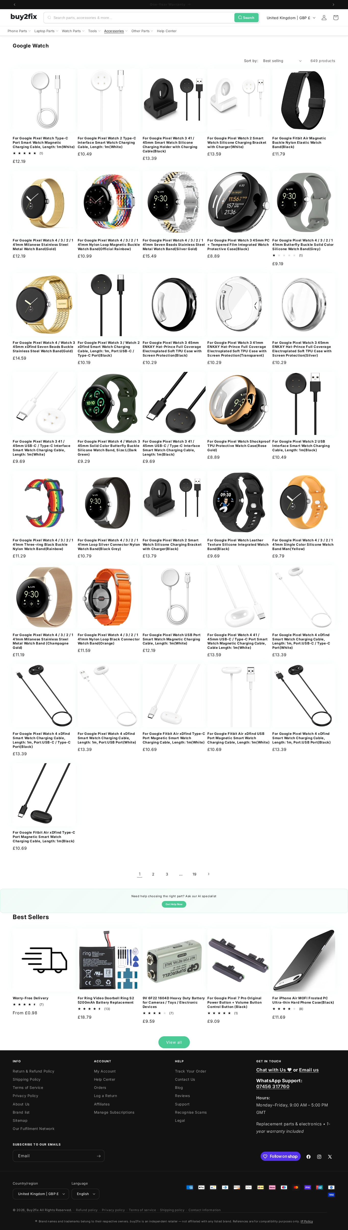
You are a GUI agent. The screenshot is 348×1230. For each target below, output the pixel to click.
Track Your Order (190, 1071)
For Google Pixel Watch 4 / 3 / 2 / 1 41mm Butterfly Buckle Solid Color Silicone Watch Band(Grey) (303, 244)
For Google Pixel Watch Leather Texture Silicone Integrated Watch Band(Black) (238, 544)
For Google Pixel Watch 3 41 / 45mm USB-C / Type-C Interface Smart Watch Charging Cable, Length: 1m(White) (41, 447)
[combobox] (142, 17)
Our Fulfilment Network (34, 1128)
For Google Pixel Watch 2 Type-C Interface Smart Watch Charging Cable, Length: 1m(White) (107, 142)
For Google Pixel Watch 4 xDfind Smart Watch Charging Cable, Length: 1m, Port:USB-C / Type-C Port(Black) (42, 740)
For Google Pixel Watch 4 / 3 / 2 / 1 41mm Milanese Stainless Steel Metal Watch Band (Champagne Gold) (43, 641)
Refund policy (87, 1210)
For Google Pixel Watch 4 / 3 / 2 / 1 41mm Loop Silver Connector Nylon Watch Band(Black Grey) (109, 544)
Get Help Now (174, 904)
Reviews (182, 1095)
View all (174, 1042)
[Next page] (208, 874)
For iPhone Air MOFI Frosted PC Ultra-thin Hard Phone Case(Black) (303, 1000)
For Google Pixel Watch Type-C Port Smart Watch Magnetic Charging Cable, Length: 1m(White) (44, 142)
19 (195, 874)
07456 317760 (273, 1086)
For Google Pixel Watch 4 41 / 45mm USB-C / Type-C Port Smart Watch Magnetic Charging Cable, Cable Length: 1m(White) (237, 641)
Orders (100, 1087)
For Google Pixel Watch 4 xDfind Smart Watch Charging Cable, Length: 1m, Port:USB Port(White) (107, 738)
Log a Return (105, 1095)
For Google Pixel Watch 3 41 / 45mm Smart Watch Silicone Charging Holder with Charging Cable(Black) (170, 144)
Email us (309, 1070)
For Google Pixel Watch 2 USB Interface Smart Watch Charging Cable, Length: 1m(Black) (301, 445)
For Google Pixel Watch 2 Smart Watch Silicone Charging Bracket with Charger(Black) (172, 544)
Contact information (205, 1210)
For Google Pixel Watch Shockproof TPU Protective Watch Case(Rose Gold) (238, 445)
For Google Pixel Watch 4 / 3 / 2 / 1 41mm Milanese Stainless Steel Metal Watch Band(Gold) (43, 244)
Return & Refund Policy (33, 1071)
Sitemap (20, 1120)
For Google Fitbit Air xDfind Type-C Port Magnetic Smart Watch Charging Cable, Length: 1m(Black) (44, 836)
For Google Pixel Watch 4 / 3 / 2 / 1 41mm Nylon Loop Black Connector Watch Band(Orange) (109, 639)
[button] (335, 17)
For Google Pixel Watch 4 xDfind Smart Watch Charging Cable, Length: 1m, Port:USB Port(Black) (301, 738)
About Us (21, 1104)
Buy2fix (33, 1210)
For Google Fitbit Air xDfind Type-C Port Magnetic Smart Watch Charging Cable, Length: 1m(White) (174, 738)
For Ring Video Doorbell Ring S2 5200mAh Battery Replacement (106, 1000)
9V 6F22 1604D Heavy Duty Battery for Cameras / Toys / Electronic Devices (174, 1002)
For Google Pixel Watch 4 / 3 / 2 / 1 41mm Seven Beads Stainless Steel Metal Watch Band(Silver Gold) (174, 244)
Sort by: (251, 60)
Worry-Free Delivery (30, 998)
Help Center (105, 1079)
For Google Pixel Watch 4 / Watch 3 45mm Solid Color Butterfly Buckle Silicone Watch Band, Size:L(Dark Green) (109, 447)
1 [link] (140, 873)
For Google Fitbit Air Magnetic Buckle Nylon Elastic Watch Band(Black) (299, 142)
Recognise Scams (191, 1112)
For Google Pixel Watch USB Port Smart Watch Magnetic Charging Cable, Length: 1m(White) (172, 639)
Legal (180, 1120)
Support (182, 1104)
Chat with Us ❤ (274, 1070)
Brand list (21, 1112)
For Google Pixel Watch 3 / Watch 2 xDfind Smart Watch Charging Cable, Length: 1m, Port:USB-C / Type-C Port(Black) (109, 349)
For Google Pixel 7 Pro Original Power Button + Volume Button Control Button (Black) (234, 1002)
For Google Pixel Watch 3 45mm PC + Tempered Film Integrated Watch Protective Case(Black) (238, 244)
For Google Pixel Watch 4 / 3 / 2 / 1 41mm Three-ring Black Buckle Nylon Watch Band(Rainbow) (43, 544)
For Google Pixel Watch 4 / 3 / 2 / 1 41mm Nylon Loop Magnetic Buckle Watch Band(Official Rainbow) (109, 244)
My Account (105, 1071)
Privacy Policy (25, 1095)
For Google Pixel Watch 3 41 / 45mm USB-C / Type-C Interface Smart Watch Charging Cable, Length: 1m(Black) (171, 447)
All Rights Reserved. (56, 1210)
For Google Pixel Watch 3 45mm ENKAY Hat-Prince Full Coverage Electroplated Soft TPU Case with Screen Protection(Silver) (301, 349)
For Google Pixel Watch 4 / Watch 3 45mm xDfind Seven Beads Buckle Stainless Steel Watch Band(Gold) (44, 346)
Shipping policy (172, 1210)
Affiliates (102, 1104)
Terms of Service (28, 1087)
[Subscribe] (98, 1156)
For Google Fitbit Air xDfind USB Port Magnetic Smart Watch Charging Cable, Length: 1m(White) (238, 738)
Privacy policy (113, 1210)
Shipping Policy (27, 1079)
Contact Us (185, 1079)
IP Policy (307, 1221)
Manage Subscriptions (114, 1112)
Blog (179, 1087)
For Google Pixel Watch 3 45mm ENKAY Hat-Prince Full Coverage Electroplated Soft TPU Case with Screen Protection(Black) (172, 349)
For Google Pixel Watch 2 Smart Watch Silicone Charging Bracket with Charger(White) (236, 142)
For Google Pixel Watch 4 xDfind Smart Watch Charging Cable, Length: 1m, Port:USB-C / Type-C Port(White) (301, 641)
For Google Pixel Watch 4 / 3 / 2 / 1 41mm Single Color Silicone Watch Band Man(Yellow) (302, 544)
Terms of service (142, 1210)
